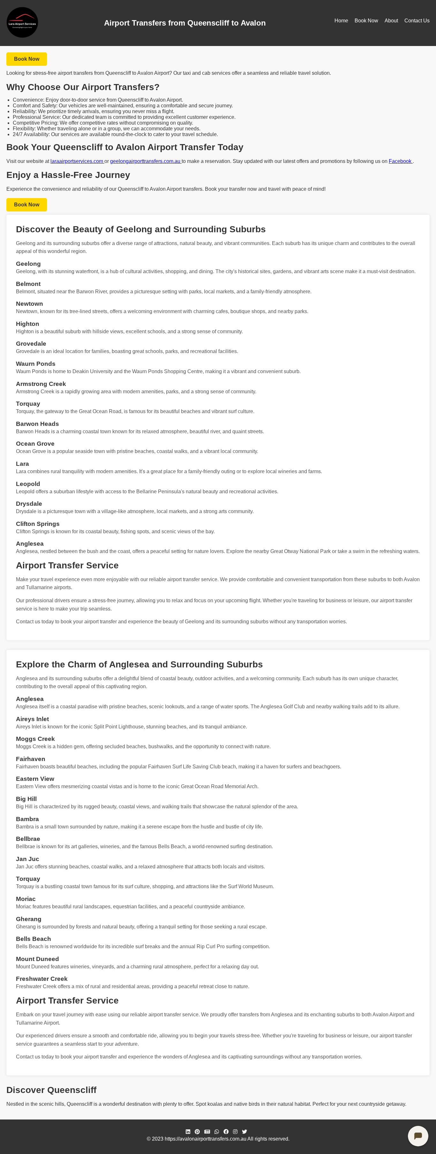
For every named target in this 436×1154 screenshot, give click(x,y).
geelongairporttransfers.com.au (146, 161)
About (391, 20)
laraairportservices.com (77, 161)
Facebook (401, 161)
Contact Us (417, 20)
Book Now (366, 20)
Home (341, 20)
